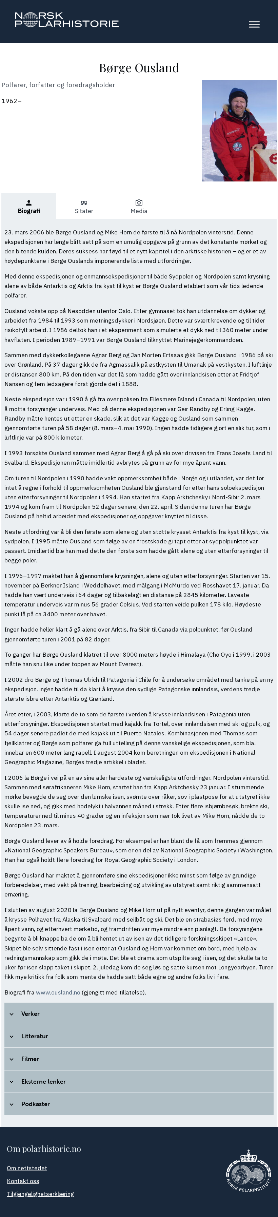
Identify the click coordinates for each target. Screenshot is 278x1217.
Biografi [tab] (29, 207)
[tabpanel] (139, 673)
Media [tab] (139, 207)
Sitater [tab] (84, 207)
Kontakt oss (23, 1181)
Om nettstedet (27, 1168)
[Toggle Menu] (254, 24)
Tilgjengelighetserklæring (40, 1194)
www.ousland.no (58, 992)
